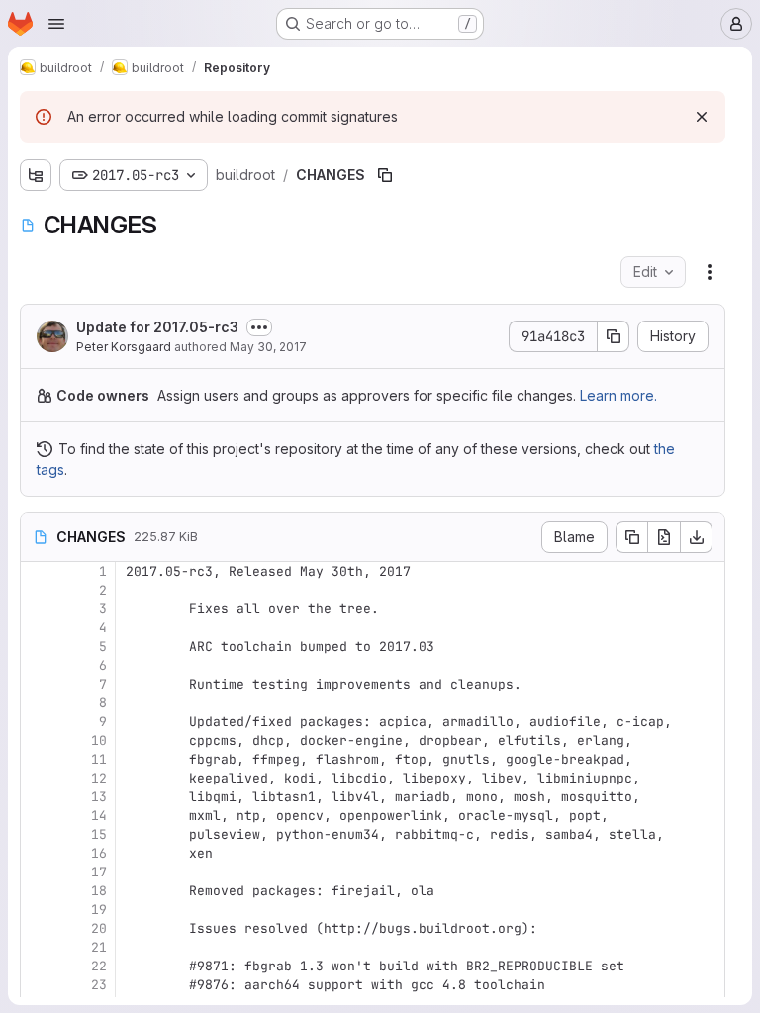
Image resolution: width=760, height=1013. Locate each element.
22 (99, 966)
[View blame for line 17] (38, 872)
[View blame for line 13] (38, 796)
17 (99, 872)
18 (99, 890)
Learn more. (618, 395)
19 (99, 909)
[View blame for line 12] (38, 778)
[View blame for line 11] (38, 759)
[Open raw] (664, 537)
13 (99, 796)
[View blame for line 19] (38, 909)
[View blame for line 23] (38, 984)
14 (99, 815)
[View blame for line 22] (38, 966)
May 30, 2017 (268, 346)
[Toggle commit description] (259, 327)
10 (99, 740)
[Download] (696, 537)
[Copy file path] (385, 175)
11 (99, 759)
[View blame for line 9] (38, 721)
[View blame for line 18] (38, 890)
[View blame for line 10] (38, 740)
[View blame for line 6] (38, 665)
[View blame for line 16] (38, 853)
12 (99, 778)
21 (99, 947)
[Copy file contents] (631, 537)
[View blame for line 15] (38, 834)
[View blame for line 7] (38, 684)
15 (99, 834)
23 (99, 984)
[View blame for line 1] (38, 571)
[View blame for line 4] (38, 627)
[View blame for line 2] (38, 590)
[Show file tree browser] (35, 175)
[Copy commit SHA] (613, 336)
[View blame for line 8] (38, 702)
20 (99, 928)
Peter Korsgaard (123, 346)
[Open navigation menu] (56, 24)
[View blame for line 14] (38, 815)
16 (99, 853)
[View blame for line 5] (38, 646)
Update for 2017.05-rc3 (157, 327)
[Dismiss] (701, 117)
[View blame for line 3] (38, 608)
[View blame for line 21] (38, 947)
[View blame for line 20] (38, 928)
